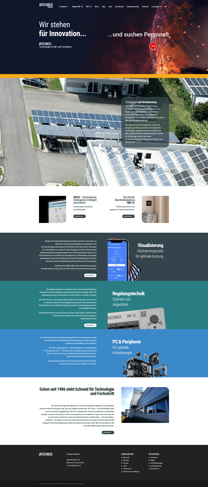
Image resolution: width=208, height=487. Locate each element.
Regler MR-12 (77, 7)
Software (153, 457)
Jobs (110, 7)
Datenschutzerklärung (131, 471)
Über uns (126, 457)
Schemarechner (133, 7)
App (103, 7)
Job (153, 45)
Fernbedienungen (156, 463)
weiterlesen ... (79, 216)
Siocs (97, 7)
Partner (126, 463)
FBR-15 (89, 7)
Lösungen (155, 7)
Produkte (63, 7)
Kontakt (145, 7)
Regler (152, 460)
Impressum (127, 469)
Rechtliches (154, 469)
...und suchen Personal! (138, 34)
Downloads (119, 7)
